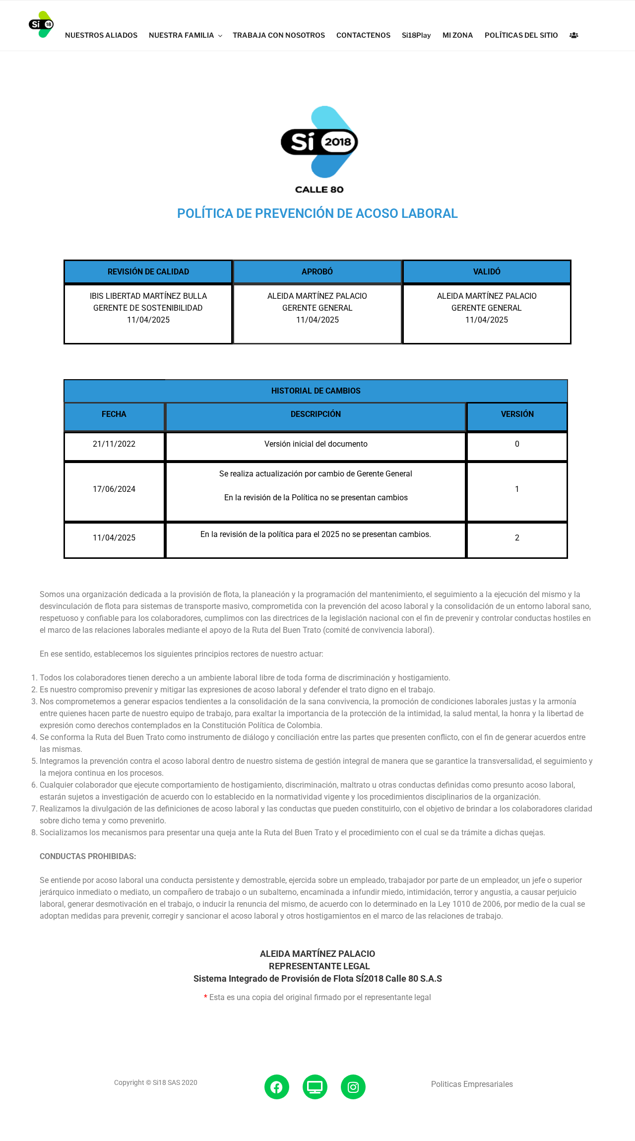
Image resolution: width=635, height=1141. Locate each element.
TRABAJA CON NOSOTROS (279, 35)
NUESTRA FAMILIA (181, 35)
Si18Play (416, 35)
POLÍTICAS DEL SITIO (521, 35)
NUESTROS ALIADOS (101, 35)
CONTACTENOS (363, 35)
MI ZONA (458, 35)
